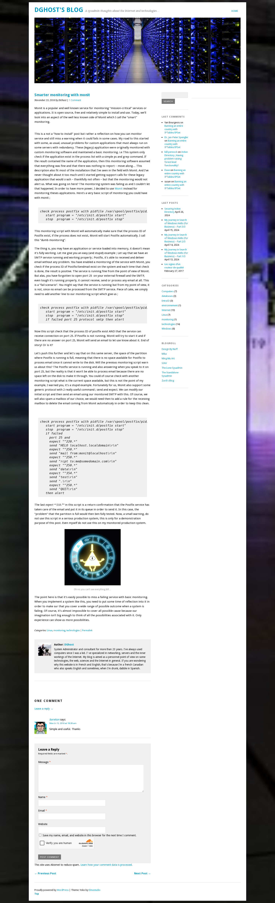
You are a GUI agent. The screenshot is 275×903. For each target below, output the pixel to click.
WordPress (63, 890)
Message (44, 762)
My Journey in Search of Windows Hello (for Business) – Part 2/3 (176, 238)
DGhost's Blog (58, 9)
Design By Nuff (170, 349)
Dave (167, 170)
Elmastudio (94, 890)
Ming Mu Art (168, 358)
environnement (170, 305)
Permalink (87, 630)
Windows (167, 328)
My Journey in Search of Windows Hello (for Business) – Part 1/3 (176, 253)
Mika (164, 353)
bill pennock (170, 151)
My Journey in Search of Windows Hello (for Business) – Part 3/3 (176, 223)
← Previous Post (45, 873)
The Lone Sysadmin (172, 367)
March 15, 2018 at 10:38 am (63, 723)
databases (167, 296)
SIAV (164, 363)
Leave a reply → (43, 708)
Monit (119, 188)
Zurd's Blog (168, 380)
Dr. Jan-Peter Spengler (176, 137)
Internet (166, 310)
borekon (54, 719)
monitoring (59, 630)
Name (43, 797)
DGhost (69, 644)
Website (42, 824)
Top (36, 893)
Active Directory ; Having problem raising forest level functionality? (176, 158)
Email (42, 810)
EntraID (166, 300)
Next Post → (142, 873)
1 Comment (75, 100)
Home (234, 11)
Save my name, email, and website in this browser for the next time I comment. (89, 835)
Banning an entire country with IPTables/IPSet (173, 129)
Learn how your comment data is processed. (106, 864)
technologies (73, 630)
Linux (49, 630)
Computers (168, 291)
